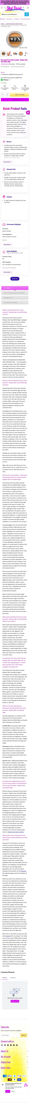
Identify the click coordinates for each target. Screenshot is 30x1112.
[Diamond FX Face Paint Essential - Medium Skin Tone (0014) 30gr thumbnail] (3, 53)
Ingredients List (8, 297)
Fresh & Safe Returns (15, 88)
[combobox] (12, 14)
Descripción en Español (10, 302)
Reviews (10, 19)
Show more (15, 278)
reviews (8, 936)
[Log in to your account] (23, 8)
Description (7, 288)
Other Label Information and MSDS (14, 293)
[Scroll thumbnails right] (27, 54)
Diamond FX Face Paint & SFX (14, 23)
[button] (15, 74)
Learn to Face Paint (25, 19)
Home (2, 23)
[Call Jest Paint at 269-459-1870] (5, 8)
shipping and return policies (16, 832)
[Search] (26, 14)
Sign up (24, 1035)
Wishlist (17, 19)
